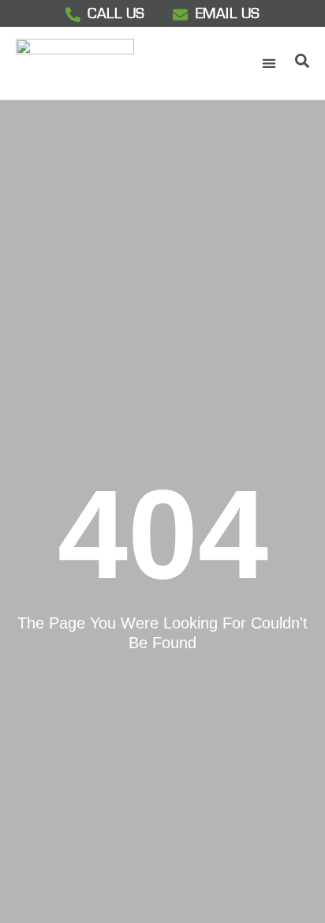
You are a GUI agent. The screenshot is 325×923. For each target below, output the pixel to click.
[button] (268, 63)
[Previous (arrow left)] (27, 461)
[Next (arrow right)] (297, 461)
